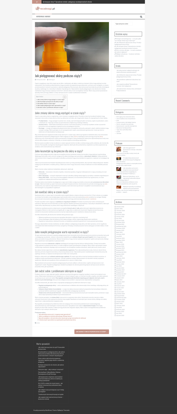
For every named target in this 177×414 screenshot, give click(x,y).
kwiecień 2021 (120, 285)
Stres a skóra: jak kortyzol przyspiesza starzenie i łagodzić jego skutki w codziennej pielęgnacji (51, 360)
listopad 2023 (120, 250)
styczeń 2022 (120, 268)
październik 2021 (121, 274)
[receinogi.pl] (45, 8)
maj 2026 (119, 212)
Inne (117, 120)
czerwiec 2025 (120, 234)
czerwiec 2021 (120, 282)
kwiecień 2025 (120, 238)
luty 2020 (119, 313)
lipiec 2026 (119, 208)
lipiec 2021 (119, 280)
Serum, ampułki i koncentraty (124, 124)
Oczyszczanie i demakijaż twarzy (126, 122)
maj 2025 (119, 236)
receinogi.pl (51, 79)
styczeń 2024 (120, 246)
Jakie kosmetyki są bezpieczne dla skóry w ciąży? (50, 101)
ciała (105, 184)
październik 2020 (121, 297)
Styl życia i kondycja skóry (123, 128)
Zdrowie (118, 133)
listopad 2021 (120, 272)
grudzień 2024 (120, 240)
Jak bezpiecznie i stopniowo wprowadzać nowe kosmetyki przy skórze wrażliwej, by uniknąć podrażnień (50, 378)
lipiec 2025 (119, 232)
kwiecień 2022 (120, 262)
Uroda (38, 323)
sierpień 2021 (120, 278)
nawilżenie (93, 199)
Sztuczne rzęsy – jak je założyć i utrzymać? (50, 369)
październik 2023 (121, 252)
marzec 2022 (120, 264)
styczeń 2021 (120, 291)
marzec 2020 (120, 311)
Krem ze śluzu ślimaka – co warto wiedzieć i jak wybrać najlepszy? (63, 2)
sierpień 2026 (120, 206)
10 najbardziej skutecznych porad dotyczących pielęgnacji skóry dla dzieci (128, 159)
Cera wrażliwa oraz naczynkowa (125, 118)
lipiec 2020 (119, 303)
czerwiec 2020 (120, 305)
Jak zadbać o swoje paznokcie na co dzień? (92, 331)
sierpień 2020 (120, 301)
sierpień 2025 (120, 230)
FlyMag (59, 410)
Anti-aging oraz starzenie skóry (125, 117)
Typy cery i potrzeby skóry (124, 129)
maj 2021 (119, 284)
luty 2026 (119, 218)
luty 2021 (119, 289)
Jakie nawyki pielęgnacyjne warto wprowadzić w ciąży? (51, 105)
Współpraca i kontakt (43, 17)
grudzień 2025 (120, 222)
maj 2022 (119, 260)
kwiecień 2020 (120, 309)
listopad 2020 (120, 295)
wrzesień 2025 (120, 228)
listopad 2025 (120, 224)
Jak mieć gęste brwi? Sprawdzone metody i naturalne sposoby (132, 149)
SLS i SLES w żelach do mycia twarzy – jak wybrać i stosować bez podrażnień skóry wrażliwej (50, 385)
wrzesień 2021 (120, 276)
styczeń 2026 (120, 220)
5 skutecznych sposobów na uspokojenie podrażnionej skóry (57, 320)
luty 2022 (119, 266)
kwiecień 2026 (120, 214)
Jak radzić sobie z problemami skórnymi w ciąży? (50, 107)
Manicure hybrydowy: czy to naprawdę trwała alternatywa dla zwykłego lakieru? (128, 178)
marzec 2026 (120, 216)
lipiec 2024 (119, 242)
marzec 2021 (120, 288)
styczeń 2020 (120, 315)
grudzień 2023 (120, 248)
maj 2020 (119, 307)
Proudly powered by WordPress (42, 410)
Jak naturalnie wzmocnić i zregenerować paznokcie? (55, 314)
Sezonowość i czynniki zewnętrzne (126, 126)
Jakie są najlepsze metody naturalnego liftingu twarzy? (55, 316)
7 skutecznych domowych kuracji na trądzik (50, 394)
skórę (101, 136)
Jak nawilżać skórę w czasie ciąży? (46, 103)
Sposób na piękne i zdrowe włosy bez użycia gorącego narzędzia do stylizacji (62, 318)
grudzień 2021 (120, 270)
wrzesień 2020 (120, 299)
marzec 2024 (120, 244)
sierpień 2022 (120, 254)
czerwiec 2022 (120, 258)
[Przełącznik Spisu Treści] (64, 97)
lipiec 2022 (119, 256)
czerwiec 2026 (120, 210)
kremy (76, 136)
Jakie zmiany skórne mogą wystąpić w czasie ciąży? (50, 99)
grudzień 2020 (120, 293)
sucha (86, 197)
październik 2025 (121, 226)
